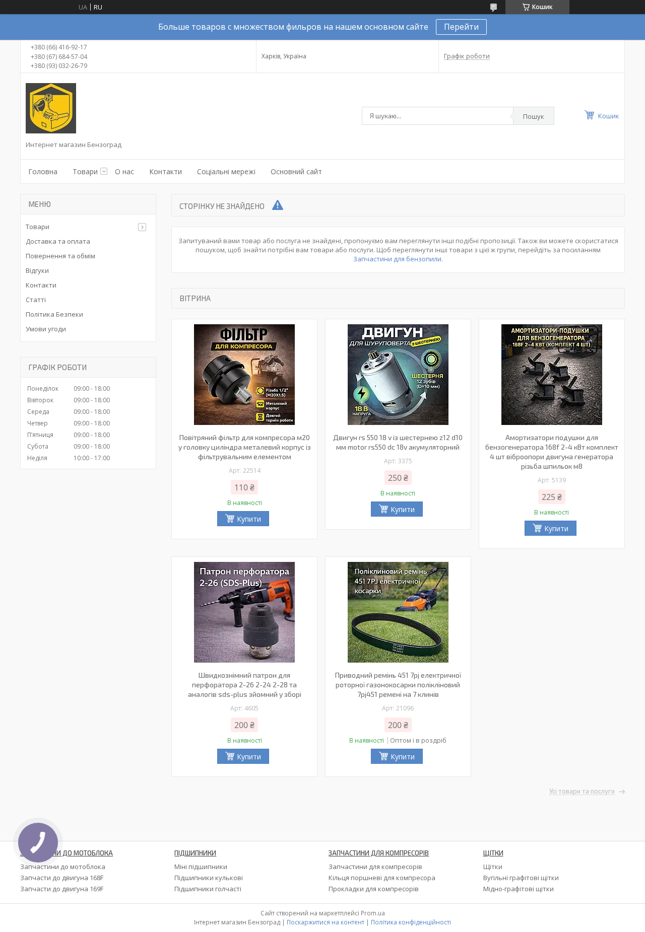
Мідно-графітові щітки (518, 888)
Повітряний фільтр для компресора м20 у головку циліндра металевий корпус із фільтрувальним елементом (244, 447)
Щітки (492, 866)
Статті (36, 299)
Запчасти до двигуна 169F (61, 888)
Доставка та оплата (58, 241)
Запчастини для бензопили (397, 258)
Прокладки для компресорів (374, 888)
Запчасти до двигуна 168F (61, 877)
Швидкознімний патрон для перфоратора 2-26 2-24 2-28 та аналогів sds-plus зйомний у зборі (244, 684)
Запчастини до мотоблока (62, 866)
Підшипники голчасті (207, 888)
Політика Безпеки (54, 314)
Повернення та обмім (60, 255)
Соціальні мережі (226, 171)
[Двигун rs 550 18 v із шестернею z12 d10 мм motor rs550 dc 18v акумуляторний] (398, 374)
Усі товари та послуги (582, 791)
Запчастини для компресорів (375, 866)
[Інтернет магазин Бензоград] (51, 108)
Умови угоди (46, 328)
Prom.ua (373, 913)
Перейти (461, 26)
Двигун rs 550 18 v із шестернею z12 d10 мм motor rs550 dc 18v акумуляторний (398, 442)
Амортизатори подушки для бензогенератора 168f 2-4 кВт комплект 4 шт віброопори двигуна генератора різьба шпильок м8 (551, 451)
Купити (249, 519)
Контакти (165, 171)
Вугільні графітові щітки (521, 877)
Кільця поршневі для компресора (382, 877)
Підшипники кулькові (208, 877)
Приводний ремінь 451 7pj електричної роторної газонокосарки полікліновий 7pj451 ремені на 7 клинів (398, 684)
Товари (85, 171)
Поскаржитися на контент (325, 922)
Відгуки (37, 270)
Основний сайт (296, 171)
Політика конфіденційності (411, 922)
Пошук (533, 116)
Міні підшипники (200, 866)
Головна (42, 171)
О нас (124, 171)
